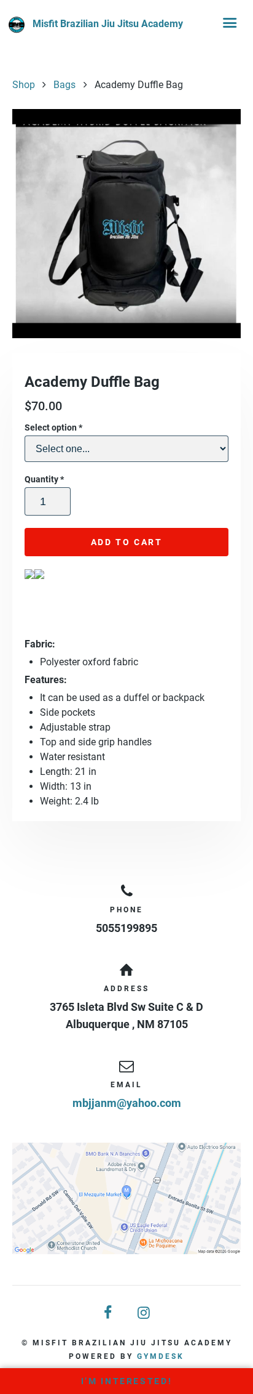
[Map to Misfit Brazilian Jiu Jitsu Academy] (126, 1198)
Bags (64, 85)
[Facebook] (109, 1313)
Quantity (44, 479)
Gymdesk (160, 1356)
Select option (53, 427)
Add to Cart (127, 542)
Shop (23, 85)
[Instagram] (144, 1313)
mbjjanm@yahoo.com (126, 1102)
